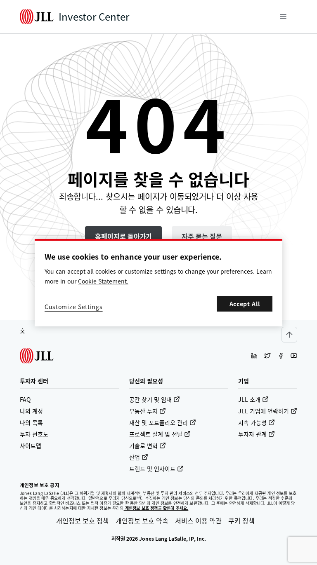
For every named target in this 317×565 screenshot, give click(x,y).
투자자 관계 (252, 434)
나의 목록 (31, 422)
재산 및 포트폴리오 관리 (158, 422)
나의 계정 (31, 411)
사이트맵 (30, 445)
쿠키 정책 (241, 520)
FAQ (25, 399)
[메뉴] (283, 16)
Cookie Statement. (103, 281)
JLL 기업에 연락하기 (263, 411)
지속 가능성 (252, 422)
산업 (134, 457)
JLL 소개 (249, 399)
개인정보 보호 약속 (142, 520)
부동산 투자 (143, 411)
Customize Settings (74, 306)
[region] (158, 282)
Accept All (244, 304)
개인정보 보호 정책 (82, 520)
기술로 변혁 (143, 445)
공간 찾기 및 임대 (150, 399)
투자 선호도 (34, 434)
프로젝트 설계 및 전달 (155, 434)
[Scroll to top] (289, 334)
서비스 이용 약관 (198, 520)
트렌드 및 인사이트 (152, 468)
